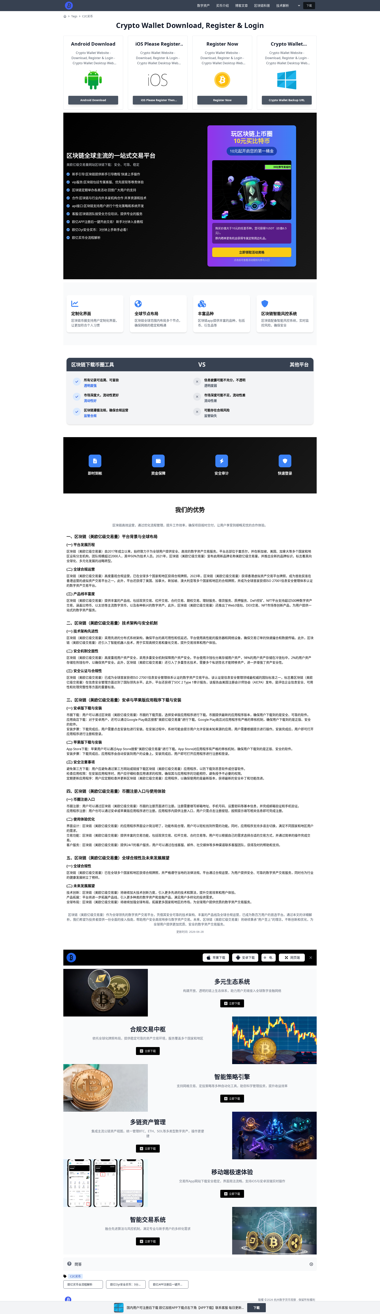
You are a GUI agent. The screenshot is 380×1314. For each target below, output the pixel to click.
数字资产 (203, 5)
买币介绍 (222, 5)
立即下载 (232, 1004)
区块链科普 (262, 5)
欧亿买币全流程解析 (86, 237)
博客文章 (241, 5)
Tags (74, 16)
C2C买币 (87, 16)
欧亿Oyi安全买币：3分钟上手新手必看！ (100, 229)
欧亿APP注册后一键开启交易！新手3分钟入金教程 (107, 222)
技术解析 (282, 5)
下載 (309, 5)
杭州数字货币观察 (285, 1300)
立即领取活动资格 (251, 252)
